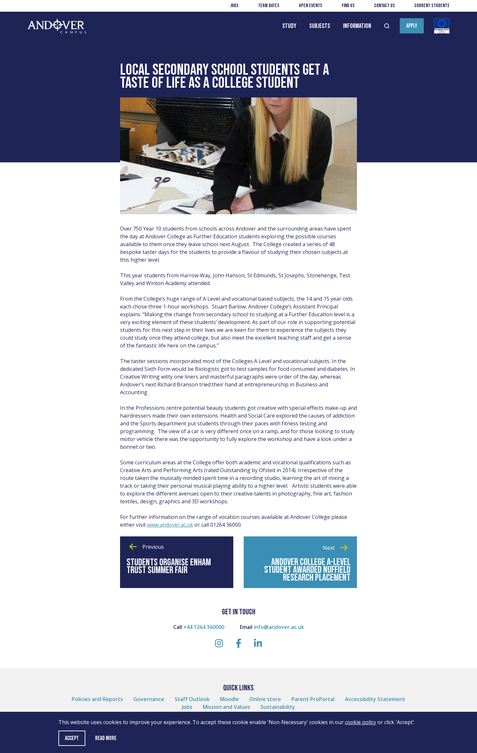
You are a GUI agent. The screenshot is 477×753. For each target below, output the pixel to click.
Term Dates (268, 6)
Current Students (431, 6)
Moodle (229, 699)
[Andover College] (57, 26)
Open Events (310, 6)
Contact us (384, 6)
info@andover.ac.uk (279, 627)
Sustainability (278, 706)
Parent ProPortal (313, 699)
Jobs (234, 6)
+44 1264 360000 (203, 627)
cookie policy (360, 722)
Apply (411, 25)
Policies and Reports (97, 699)
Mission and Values (226, 706)
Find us (348, 6)
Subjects (319, 26)
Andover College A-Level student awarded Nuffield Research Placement (307, 570)
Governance (148, 699)
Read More (105, 738)
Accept (72, 738)
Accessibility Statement (375, 699)
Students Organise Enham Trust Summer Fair (169, 566)
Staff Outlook (192, 699)
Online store (265, 699)
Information (357, 26)
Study (289, 26)
